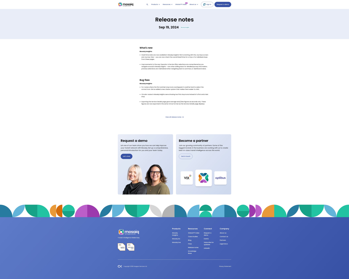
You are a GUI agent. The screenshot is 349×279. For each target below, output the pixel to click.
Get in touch (185, 156)
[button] (155, 4)
